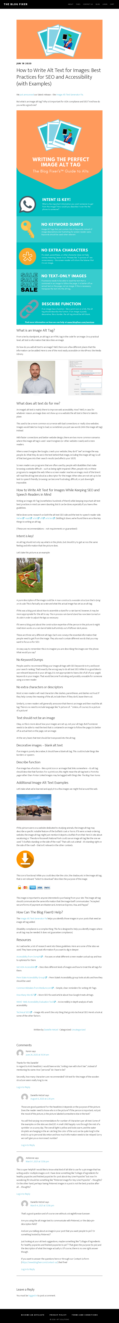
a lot (35, 518)
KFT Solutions (63, 1319)
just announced (27, 95)
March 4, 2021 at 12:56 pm (42, 1206)
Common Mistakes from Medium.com (34, 988)
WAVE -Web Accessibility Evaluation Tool (35, 1002)
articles (48, 518)
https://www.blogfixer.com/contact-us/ (40, 1262)
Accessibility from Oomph (28, 957)
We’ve (19, 518)
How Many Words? (25, 995)
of (41, 518)
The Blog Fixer (16, 4)
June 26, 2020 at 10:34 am (37, 1055)
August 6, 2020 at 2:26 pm (42, 1099)
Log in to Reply (23, 1087)
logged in (32, 1296)
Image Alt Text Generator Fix (69, 95)
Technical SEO (23, 1012)
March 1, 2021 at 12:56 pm (37, 1162)
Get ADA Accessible (26, 967)
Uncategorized (78, 1030)
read (27, 518)
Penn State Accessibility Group (30, 978)
